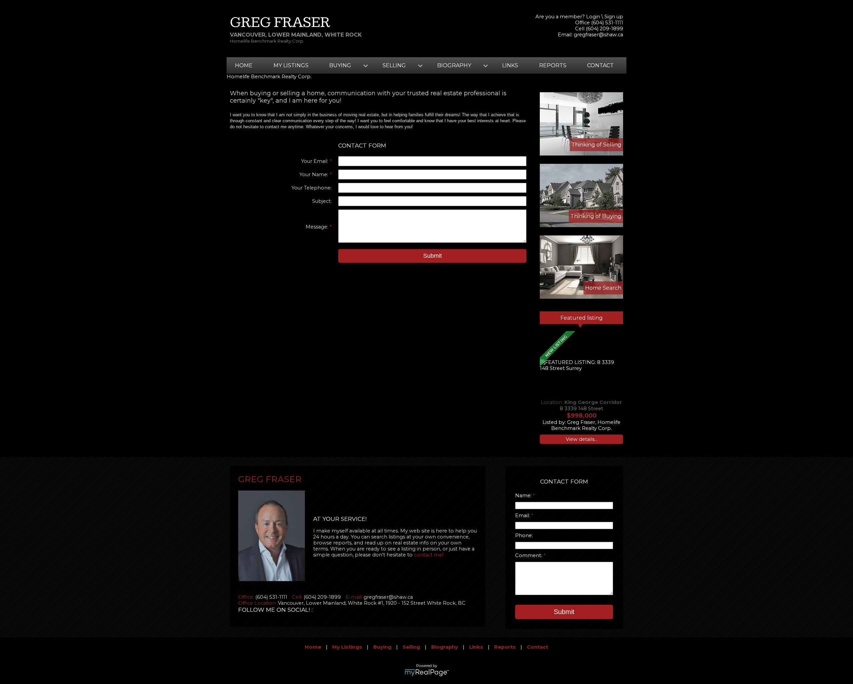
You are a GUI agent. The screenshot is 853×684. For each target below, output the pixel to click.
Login (593, 17)
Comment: (529, 555)
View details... (581, 439)
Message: (318, 227)
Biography (444, 647)
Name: (524, 496)
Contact (600, 65)
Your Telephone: (312, 188)
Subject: (322, 201)
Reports (552, 65)
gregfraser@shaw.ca (598, 35)
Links (510, 65)
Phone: (524, 535)
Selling (411, 647)
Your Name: (315, 174)
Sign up (613, 17)
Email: (523, 515)
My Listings (291, 65)
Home (244, 65)
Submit (432, 255)
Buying (382, 647)
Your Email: (315, 161)
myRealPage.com (426, 672)
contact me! (428, 555)
